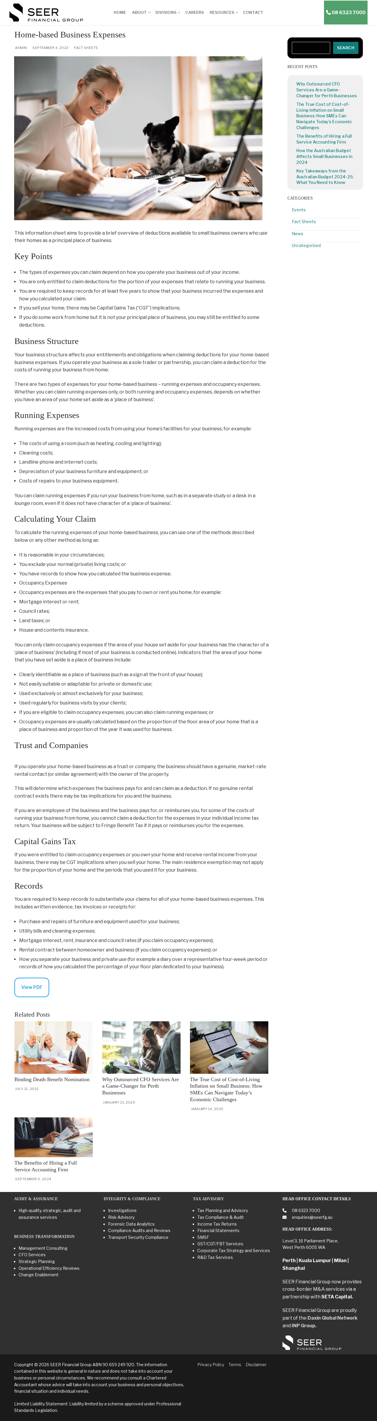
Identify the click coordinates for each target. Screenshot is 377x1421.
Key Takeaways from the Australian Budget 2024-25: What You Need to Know (324, 176)
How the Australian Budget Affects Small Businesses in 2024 (324, 156)
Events (299, 209)
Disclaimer (256, 1364)
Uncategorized (306, 245)
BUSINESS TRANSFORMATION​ (44, 1236)
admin (20, 48)
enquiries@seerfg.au (312, 1217)
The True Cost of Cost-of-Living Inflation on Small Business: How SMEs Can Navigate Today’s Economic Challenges (324, 116)
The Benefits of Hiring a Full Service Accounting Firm (324, 139)
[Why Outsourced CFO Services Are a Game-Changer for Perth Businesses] (141, 1047)
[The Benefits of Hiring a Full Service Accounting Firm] (53, 1137)
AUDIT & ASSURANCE (36, 1199)
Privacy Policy (210, 1364)
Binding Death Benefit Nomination (52, 1079)
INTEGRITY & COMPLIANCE (132, 1199)
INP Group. (304, 1325)
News (297, 233)
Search (345, 47)
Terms (235, 1364)
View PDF (31, 987)
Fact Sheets (85, 48)
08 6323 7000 (305, 1210)
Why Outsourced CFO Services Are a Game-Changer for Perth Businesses (140, 1086)
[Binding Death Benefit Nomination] (53, 1047)
